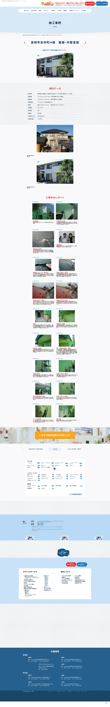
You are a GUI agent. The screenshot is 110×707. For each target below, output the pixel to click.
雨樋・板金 (27, 656)
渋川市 (53, 566)
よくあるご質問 (47, 651)
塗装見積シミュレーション (74, 10)
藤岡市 (46, 640)
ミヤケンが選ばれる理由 (29, 643)
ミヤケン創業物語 (66, 641)
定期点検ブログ (78, 645)
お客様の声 (53, 10)
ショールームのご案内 (29, 646)
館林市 (46, 648)
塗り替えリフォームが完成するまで (32, 640)
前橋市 (38, 566)
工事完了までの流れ (28, 638)
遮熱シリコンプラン (62, 50)
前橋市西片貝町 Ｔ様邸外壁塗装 (36, 449)
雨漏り (26, 655)
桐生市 (56, 566)
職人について (47, 649)
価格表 (40, 10)
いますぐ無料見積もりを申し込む (55, 435)
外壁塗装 (27, 653)
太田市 (45, 566)
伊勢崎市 (49, 566)
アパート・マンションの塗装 (30, 657)
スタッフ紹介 (65, 644)
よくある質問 (83, 10)
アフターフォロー (28, 641)
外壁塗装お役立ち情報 (80, 644)
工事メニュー (46, 10)
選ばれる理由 (34, 10)
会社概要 (99, 1)
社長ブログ (77, 641)
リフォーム (27, 659)
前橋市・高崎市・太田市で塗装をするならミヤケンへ (32, 35)
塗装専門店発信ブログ (80, 642)
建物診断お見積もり (28, 642)
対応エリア (46, 638)
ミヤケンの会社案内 (66, 638)
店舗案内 (65, 10)
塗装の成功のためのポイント (31, 639)
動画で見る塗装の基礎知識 (30, 651)
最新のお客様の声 (28, 649)
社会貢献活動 (65, 645)
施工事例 (59, 10)
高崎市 (47, 35)
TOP (106, 703)
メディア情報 (78, 638)
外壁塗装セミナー (48, 652)
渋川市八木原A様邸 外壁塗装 (74, 449)
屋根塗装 (27, 654)
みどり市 (60, 566)
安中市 (44, 567)
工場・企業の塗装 (28, 658)
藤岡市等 (48, 567)
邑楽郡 (41, 567)
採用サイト (105, 1)
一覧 (55, 449)
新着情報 (77, 639)
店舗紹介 (64, 639)
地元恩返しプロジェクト (67, 642)
